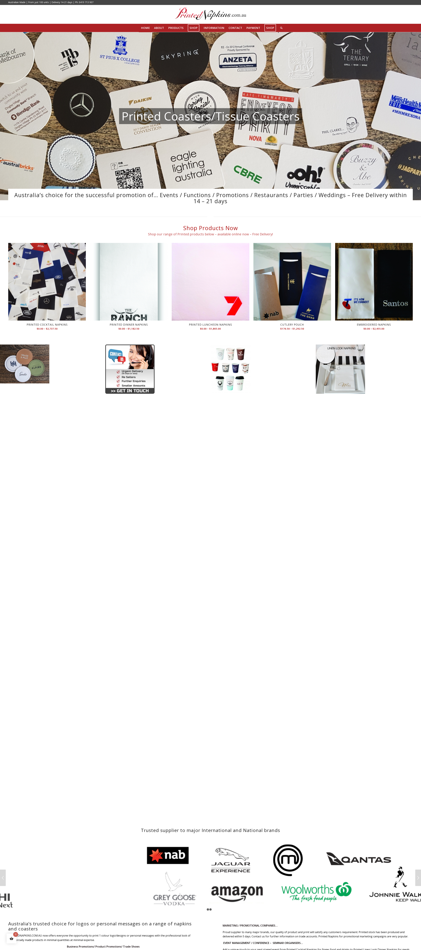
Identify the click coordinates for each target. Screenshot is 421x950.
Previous (3, 886)
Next (418, 886)
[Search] (280, 28)
